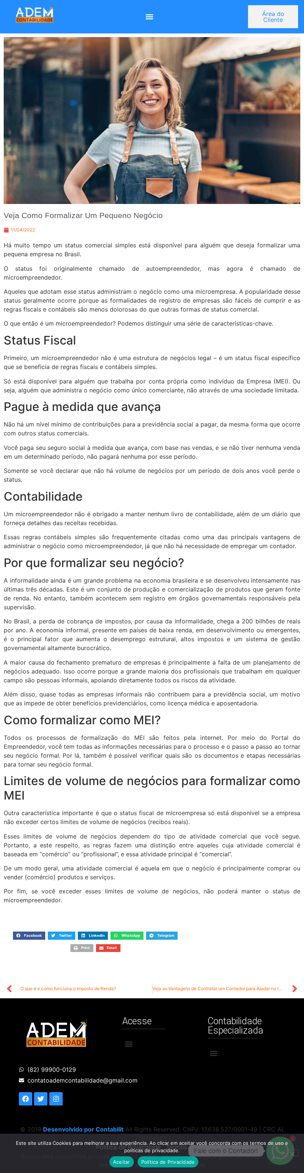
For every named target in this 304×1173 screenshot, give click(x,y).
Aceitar (121, 1162)
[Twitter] (40, 1099)
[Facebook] (25, 1099)
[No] (292, 1153)
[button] (149, 17)
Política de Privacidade (168, 1162)
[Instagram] (56, 1099)
